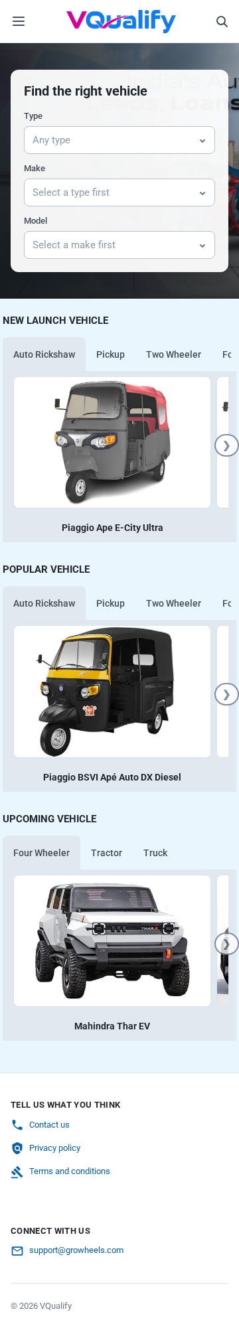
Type (33, 116)
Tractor (106, 853)
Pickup (110, 354)
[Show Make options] (202, 192)
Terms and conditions (69, 1171)
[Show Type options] (202, 140)
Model (35, 221)
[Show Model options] (202, 245)
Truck (155, 853)
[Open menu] (18, 21)
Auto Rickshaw (44, 354)
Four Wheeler (41, 853)
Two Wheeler (173, 354)
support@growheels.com (76, 1250)
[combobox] (108, 140)
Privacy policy (54, 1148)
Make (34, 168)
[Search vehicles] (222, 21)
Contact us (49, 1125)
